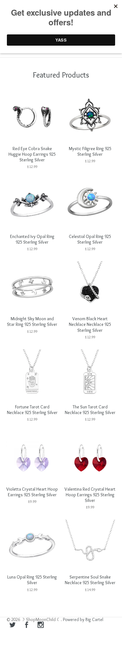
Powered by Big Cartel (83, 619)
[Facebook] (26, 625)
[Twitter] (12, 625)
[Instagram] (41, 625)
